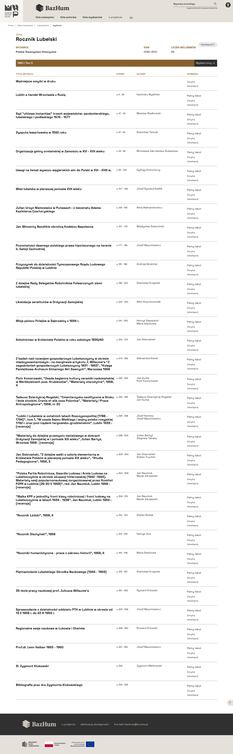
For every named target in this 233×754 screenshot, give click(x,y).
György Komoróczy (148, 169)
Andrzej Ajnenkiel (147, 264)
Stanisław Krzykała (148, 283)
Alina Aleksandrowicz (149, 207)
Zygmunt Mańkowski (149, 665)
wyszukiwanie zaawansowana (202, 8)
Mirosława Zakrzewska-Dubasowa (157, 151)
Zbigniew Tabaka (147, 438)
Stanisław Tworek (147, 132)
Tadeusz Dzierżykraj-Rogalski (154, 397)
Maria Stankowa (146, 323)
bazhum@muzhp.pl (136, 724)
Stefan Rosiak (145, 515)
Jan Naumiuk (144, 473)
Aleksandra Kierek (147, 358)
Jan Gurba (143, 378)
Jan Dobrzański (146, 339)
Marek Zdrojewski (147, 476)
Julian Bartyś (145, 435)
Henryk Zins (144, 533)
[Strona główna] (52, 8)
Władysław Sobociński (150, 226)
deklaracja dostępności (95, 724)
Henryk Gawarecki (148, 320)
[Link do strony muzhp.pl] (11, 11)
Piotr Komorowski (147, 381)
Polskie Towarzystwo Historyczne (36, 52)
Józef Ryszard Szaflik (149, 188)
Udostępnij (192, 86)
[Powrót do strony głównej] (39, 724)
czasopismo (43, 25)
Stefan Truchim (146, 457)
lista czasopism (25, 25)
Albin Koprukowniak (149, 301)
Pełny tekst (194, 95)
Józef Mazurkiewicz (149, 245)
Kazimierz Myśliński (148, 94)
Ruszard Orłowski (147, 628)
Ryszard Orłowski (147, 590)
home (10, 25)
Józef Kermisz (145, 415)
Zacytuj (191, 81)
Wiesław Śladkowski (149, 113)
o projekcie (115, 17)
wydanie (57, 25)
